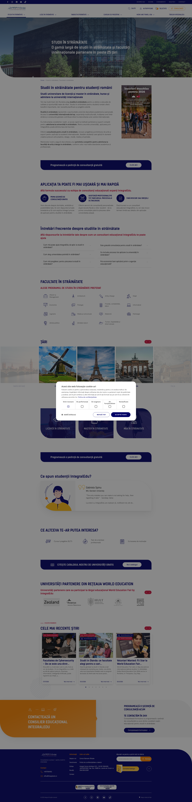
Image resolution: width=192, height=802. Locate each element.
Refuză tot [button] (101, 415)
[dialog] (96, 401)
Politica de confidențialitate (87, 397)
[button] (69, 415)
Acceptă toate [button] (121, 415)
